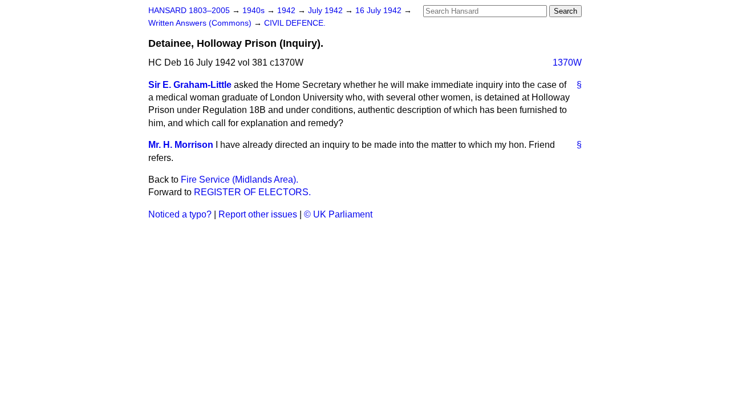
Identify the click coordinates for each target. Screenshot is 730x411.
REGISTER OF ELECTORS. (252, 192)
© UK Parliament (338, 214)
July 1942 (326, 10)
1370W (567, 62)
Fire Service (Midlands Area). (239, 179)
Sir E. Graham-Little (190, 85)
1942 (287, 10)
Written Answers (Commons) (201, 23)
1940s (254, 10)
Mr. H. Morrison (180, 145)
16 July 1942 (379, 10)
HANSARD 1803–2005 (189, 10)
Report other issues (257, 214)
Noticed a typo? (180, 214)
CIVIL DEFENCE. (295, 23)
